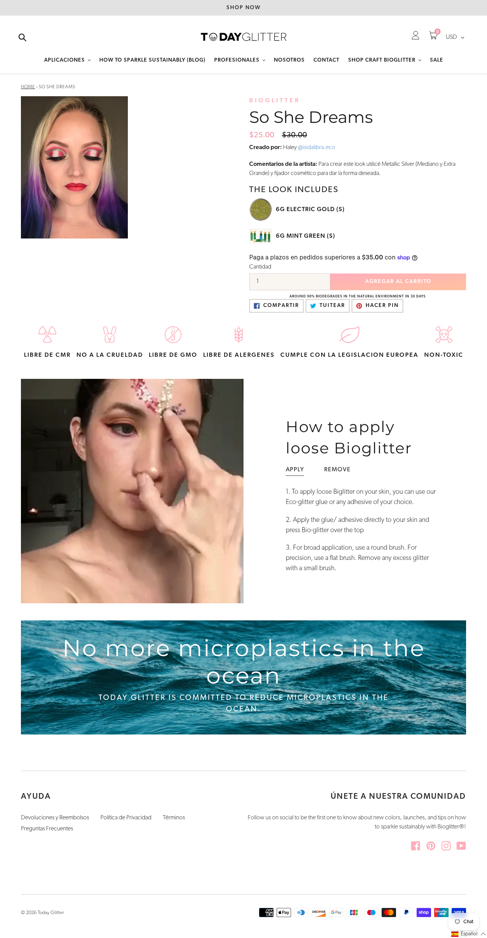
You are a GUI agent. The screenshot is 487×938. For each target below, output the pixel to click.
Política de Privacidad (125, 818)
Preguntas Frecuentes (47, 829)
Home (28, 87)
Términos (174, 818)
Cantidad (260, 267)
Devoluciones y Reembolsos (55, 818)
